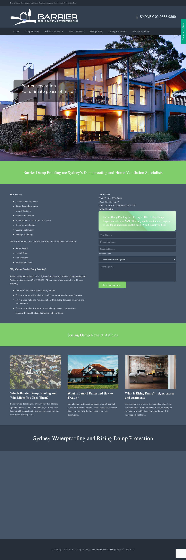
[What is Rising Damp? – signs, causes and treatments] (150, 372)
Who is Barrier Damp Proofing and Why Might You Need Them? (33, 395)
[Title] (44, 16)
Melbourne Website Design (104, 549)
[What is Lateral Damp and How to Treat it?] (93, 372)
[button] (41, 31)
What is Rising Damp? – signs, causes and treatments (149, 395)
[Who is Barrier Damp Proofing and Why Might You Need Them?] (35, 372)
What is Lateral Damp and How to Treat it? (90, 395)
